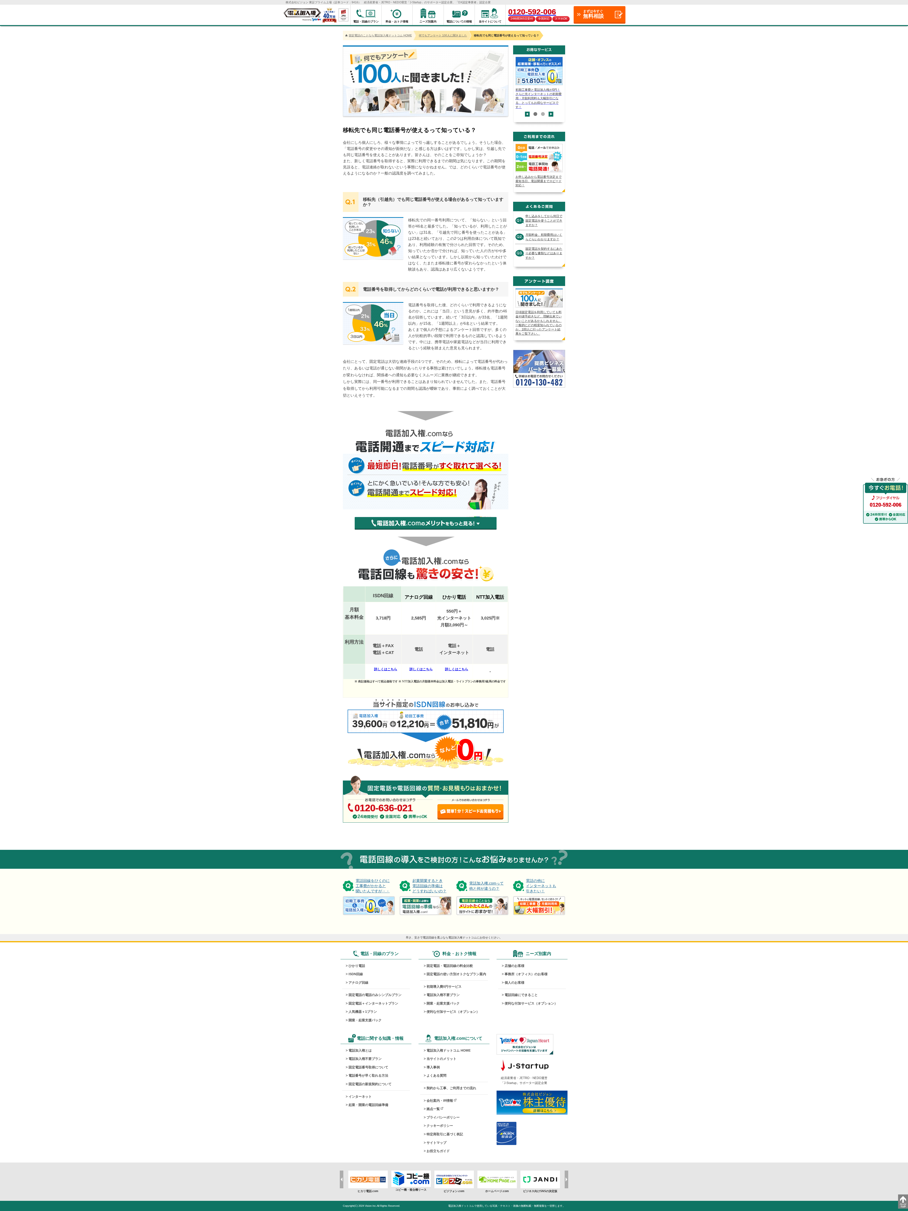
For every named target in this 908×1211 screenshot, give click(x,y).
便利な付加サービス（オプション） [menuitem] (453, 1012)
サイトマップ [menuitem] (436, 1143)
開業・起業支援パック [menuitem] (365, 1020)
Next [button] (566, 1179)
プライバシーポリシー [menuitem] (443, 1117)
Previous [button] (527, 116)
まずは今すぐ (593, 14)
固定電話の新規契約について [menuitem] (370, 1084)
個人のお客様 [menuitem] (514, 982)
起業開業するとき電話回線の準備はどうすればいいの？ (429, 886)
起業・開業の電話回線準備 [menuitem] (368, 1105)
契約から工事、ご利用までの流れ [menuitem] (451, 1088)
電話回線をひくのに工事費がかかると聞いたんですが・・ (373, 886)
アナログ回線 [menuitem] (358, 982)
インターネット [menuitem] (360, 1096)
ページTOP (903, 1201)
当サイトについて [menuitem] (490, 21)
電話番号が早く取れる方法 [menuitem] (368, 1075)
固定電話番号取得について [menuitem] (368, 1067)
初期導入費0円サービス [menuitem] (444, 986)
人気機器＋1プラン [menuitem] (363, 1012)
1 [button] (535, 114)
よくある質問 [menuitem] (436, 1075)
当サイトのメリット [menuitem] (441, 1059)
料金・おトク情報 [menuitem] (397, 21)
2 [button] (543, 114)
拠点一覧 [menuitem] (433, 1109)
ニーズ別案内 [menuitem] (428, 21)
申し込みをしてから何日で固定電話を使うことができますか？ (543, 220)
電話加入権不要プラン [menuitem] (443, 995)
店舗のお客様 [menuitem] (514, 966)
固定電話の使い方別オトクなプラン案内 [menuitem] (456, 974)
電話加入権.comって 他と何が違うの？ (486, 886)
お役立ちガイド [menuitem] (438, 1151)
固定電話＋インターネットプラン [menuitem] (373, 1003)
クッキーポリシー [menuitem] (440, 1126)
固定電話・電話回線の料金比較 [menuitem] (450, 966)
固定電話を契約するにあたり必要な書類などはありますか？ (543, 253)
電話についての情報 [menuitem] (459, 21)
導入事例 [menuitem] (433, 1067)
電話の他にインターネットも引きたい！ (541, 886)
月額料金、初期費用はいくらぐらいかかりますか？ (543, 237)
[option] (539, 83)
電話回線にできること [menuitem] (521, 995)
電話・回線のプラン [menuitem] (366, 21)
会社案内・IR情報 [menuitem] (440, 1100)
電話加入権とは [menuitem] (360, 1050)
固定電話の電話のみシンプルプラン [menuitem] (375, 995)
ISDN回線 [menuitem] (356, 974)
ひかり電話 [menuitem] (357, 966)
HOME (380, 35)
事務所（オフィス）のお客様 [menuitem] (526, 974)
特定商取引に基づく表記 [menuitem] (445, 1134)
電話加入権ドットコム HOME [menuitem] (449, 1050)
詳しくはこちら (385, 669)
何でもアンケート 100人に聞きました (443, 35)
